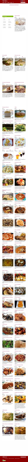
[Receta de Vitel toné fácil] (7, 65)
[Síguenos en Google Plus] (23, 457)
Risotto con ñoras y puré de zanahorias (6, 190)
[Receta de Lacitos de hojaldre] (20, 294)
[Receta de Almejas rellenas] (20, 420)
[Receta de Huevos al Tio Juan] (20, 145)
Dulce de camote (17, 378)
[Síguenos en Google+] (23, 1)
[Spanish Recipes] (13, 2)
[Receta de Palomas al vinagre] (20, 213)
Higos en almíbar (5, 270)
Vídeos (8, 2)
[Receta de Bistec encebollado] (20, 240)
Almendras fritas (17, 216)
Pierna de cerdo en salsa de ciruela (7, 378)
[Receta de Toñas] (20, 117)
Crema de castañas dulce (18, 324)
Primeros (10, 24)
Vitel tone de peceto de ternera (19, 82)
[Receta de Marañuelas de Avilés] (20, 172)
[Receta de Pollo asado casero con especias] (7, 375)
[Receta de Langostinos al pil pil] (20, 361)
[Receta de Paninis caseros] (7, 334)
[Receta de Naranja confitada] (20, 307)
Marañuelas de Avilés (18, 162)
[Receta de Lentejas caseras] (7, 253)
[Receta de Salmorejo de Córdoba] (20, 253)
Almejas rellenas (17, 410)
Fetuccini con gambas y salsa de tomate (7, 256)
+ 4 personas (10, 27)
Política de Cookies (17, 458)
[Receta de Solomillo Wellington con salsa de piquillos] (7, 307)
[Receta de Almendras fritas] (20, 226)
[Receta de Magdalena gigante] (7, 213)
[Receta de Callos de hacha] (20, 347)
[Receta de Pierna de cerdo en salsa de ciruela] (7, 388)
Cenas (9, 19)
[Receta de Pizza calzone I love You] (7, 145)
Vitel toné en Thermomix (6, 82)
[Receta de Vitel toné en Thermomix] (7, 92)
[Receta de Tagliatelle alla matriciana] (20, 185)
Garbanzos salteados (5, 216)
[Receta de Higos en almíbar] (7, 280)
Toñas (16, 107)
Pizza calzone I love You (6, 135)
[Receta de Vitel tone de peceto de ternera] (20, 92)
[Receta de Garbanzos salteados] (7, 226)
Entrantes (5, 24)
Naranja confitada (17, 297)
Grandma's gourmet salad (6, 162)
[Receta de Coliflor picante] (7, 420)
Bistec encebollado (17, 229)
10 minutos (5, 21)
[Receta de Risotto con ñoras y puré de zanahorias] (7, 200)
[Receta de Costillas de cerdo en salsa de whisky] (20, 320)
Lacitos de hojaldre (17, 284)
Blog (11, 2)
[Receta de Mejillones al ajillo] (7, 320)
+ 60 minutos (10, 22)
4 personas (5, 27)
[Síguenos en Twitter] (22, 1)
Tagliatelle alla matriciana (19, 175)
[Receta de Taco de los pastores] (7, 402)
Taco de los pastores (5, 392)
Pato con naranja (5, 284)
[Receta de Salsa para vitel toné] (7, 117)
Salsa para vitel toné (5, 107)
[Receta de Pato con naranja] (7, 294)
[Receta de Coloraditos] (7, 185)
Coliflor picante (4, 410)
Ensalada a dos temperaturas (19, 392)
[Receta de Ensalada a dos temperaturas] (20, 402)
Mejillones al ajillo (5, 310)
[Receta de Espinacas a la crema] (20, 131)
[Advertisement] (14, 10)
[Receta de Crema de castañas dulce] (20, 334)
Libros (5, 2)
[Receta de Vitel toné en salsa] (20, 65)
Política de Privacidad (11, 458)
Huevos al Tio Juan (17, 135)
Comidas (4, 19)
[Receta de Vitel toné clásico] (20, 25)
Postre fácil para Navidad (18, 270)
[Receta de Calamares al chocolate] (7, 361)
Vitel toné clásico (17, 15)
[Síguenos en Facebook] (22, 457)
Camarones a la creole (5, 148)
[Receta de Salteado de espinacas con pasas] (7, 347)
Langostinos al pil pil (18, 351)
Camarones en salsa (5, 229)
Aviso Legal (6, 458)
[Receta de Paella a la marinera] (20, 266)
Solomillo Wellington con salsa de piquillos (7, 297)
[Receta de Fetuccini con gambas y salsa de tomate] (7, 266)
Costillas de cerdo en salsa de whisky (19, 310)
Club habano (17, 148)
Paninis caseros (4, 324)
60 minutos (5, 22)
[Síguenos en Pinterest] (24, 1)
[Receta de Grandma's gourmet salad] (7, 172)
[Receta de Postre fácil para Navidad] (20, 280)
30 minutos (10, 21)
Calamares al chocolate (5, 351)
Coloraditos (4, 175)
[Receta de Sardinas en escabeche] (20, 200)
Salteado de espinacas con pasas (7, 337)
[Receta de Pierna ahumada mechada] (20, 375)
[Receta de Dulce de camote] (20, 388)
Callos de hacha (17, 337)
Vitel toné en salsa (17, 55)
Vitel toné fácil (4, 55)
